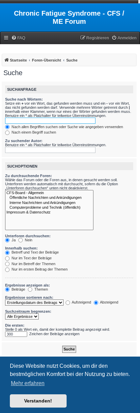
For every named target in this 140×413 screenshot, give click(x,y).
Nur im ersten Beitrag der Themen (39, 269)
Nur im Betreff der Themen (33, 264)
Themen (40, 289)
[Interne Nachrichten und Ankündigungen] (49, 203)
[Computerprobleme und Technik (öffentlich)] (49, 207)
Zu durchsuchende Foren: (28, 176)
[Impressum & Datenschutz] (49, 212)
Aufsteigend (81, 302)
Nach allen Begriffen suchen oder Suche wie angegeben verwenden (67, 127)
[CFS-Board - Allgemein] (49, 193)
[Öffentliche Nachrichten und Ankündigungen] (49, 197)
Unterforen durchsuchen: (28, 236)
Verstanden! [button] (38, 400)
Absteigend (108, 302)
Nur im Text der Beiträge (31, 258)
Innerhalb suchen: (21, 248)
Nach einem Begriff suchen (33, 132)
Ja (13, 240)
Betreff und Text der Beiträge (35, 252)
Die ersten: (14, 325)
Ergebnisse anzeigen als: (27, 285)
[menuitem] (18, 38)
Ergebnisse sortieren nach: (29, 297)
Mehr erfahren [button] (28, 383)
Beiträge (18, 289)
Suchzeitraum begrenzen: (28, 311)
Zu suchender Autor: (23, 141)
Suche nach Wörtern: (24, 99)
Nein (28, 240)
